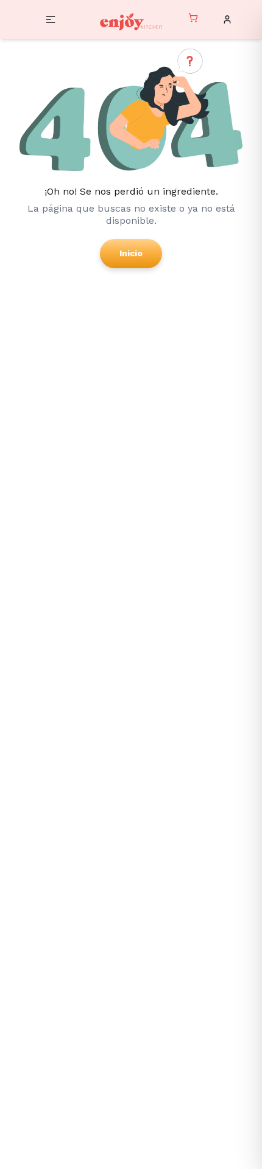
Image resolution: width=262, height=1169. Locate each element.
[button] (50, 19)
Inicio (131, 253)
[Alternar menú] (193, 19)
